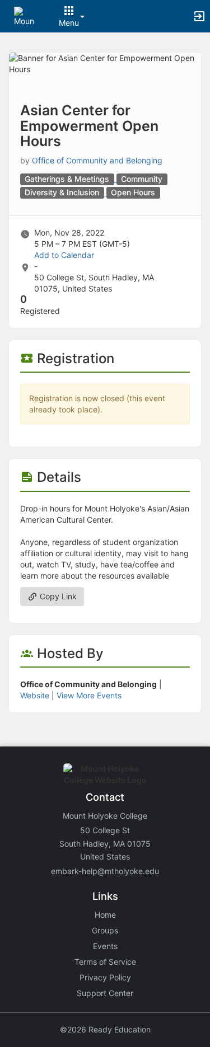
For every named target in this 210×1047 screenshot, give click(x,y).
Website (34, 695)
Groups (105, 930)
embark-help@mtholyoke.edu (105, 871)
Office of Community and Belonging (97, 160)
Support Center (105, 993)
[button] (23, 15)
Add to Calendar (64, 255)
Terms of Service (105, 961)
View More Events (89, 695)
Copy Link (57, 596)
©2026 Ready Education (105, 1029)
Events (105, 946)
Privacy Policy (105, 977)
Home (105, 914)
